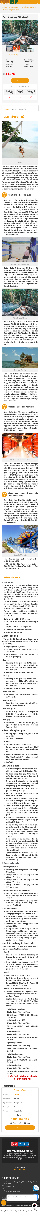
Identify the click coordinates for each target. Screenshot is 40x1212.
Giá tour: (5, 1094)
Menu (38, 3)
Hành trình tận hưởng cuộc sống (9, 3)
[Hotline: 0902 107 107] (3, 1203)
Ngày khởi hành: (29, 60)
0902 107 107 (10, 1187)
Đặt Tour (20, 81)
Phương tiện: (10, 64)
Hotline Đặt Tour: (20, 1167)
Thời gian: (27, 64)
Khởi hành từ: (10, 60)
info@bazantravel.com (13, 1191)
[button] (36, 22)
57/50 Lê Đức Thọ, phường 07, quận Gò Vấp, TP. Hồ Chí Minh (21, 1182)
